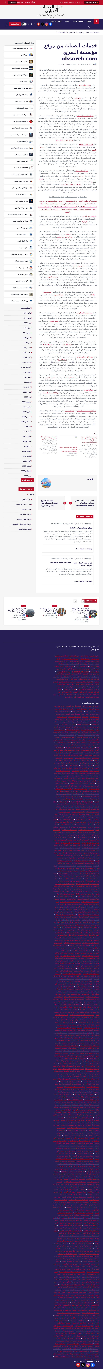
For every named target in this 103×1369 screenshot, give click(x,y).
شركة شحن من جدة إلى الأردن (76, 827)
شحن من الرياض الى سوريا (71, 1282)
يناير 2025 (27, 397)
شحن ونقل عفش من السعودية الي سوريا (72, 1271)
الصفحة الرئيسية (56, 21)
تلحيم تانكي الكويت (73, 1343)
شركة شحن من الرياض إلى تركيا (82, 1092)
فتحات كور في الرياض (64, 237)
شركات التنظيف (25, 514)
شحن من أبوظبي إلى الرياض (79, 1320)
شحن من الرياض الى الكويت (77, 1194)
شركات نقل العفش (25, 529)
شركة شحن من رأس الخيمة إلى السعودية (76, 1305)
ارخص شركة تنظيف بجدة (67, 724)
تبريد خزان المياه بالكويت (90, 1349)
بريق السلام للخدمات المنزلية (74, 697)
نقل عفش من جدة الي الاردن (68, 814)
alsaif (87, 524)
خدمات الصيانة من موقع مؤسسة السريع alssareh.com (76, 32)
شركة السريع (46, 70)
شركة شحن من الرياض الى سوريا (69, 1277)
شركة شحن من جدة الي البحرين (88, 1259)
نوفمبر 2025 (27, 352)
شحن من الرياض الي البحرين (84, 1238)
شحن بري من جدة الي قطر (74, 932)
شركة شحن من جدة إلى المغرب (82, 1156)
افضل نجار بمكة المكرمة (63, 752)
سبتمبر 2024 (26, 417)
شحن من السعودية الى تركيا (81, 781)
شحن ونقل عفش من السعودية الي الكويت (85, 1166)
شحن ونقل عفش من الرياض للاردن (77, 835)
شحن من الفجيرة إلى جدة (91, 1333)
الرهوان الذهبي (74, 656)
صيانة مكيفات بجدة (82, 737)
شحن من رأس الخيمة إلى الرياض (82, 1323)
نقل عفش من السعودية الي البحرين (73, 1218)
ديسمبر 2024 (26, 402)
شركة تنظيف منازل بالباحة (68, 201)
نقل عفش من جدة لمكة (66, 809)
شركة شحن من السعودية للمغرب (72, 799)
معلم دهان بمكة (71, 377)
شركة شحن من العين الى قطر (77, 937)
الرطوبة (84, 222)
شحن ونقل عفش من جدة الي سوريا (82, 1300)
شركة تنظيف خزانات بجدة (48, 201)
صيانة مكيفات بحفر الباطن (85, 778)
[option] (82, 614)
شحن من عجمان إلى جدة (73, 1333)
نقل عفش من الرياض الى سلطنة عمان (82, 1015)
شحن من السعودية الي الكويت (69, 1176)
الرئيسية (96, 32)
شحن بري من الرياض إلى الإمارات (79, 948)
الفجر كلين (79, 694)
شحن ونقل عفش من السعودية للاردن (67, 868)
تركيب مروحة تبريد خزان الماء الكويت (81, 1346)
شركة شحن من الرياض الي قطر (85, 912)
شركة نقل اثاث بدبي (86, 719)
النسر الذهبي (95, 658)
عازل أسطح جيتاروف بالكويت (83, 1351)
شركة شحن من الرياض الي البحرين (82, 1243)
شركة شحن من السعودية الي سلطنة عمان (73, 1058)
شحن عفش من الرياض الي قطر (88, 917)
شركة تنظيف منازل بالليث (63, 209)
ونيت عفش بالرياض (72, 763)
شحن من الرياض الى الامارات (64, 953)
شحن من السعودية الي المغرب (85, 1112)
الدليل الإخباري (83, 64)
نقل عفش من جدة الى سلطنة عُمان (87, 1012)
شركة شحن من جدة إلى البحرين (88, 1254)
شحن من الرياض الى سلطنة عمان (88, 1030)
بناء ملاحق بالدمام (72, 765)
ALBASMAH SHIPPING (80, 671)
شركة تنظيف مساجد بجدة (50, 204)
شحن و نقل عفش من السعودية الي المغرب (79, 1117)
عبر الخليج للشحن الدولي (85, 689)
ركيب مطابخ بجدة (85, 85)
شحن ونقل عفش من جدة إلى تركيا (84, 1110)
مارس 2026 (27, 333)
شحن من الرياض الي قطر (78, 907)
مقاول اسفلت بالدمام (92, 1354)
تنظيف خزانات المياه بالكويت (71, 1349)
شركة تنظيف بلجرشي (92, 1359)
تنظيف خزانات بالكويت (65, 1351)
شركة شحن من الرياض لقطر (83, 909)
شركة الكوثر (60, 674)
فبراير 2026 (27, 338)
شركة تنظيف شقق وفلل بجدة (71, 204)
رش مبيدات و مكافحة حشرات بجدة (65, 206)
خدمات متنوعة (26, 509)
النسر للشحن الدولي (92, 669)
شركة (81, 176)
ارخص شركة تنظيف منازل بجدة (71, 184)
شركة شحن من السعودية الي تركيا (76, 1074)
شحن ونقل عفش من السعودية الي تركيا (73, 1076)
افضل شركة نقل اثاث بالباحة (78, 804)
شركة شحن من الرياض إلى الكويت (79, 1187)
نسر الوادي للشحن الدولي (70, 658)
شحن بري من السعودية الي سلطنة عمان (76, 1051)
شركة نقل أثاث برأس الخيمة (69, 719)
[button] (82, 601)
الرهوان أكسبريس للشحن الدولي (68, 664)
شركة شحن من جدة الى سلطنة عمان (72, 999)
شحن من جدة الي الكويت (82, 1210)
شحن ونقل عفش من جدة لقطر (79, 945)
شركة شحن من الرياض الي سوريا (69, 1279)
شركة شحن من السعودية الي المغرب (72, 1120)
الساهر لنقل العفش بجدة (71, 687)
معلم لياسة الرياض (87, 760)
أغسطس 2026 (26, 308)
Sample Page (78, 21)
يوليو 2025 (27, 372)
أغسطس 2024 (26, 422)
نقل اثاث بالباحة (75, 801)
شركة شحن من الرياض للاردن (64, 837)
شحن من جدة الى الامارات (90, 955)
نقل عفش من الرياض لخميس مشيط (87, 809)
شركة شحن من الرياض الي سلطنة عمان (81, 1025)
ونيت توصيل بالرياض (86, 763)
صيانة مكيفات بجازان (81, 776)
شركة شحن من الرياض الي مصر (76, 727)
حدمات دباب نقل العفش (23, 504)
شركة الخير (84, 656)
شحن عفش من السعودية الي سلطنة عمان (76, 1043)
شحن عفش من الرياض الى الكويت (75, 1182)
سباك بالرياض (67, 344)
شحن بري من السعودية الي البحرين (71, 1223)
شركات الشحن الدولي (24, 519)
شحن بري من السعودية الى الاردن (68, 881)
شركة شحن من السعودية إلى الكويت (73, 1171)
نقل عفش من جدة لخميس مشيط (70, 791)
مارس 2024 (27, 436)
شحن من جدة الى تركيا (75, 1099)
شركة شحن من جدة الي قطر (89, 927)
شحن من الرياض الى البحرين (89, 1236)
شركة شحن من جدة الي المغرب (82, 1148)
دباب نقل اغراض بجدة (79, 742)
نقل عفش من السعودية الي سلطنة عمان (68, 1038)
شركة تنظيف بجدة (81, 171)
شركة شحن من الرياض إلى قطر (71, 922)
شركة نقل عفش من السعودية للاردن (69, 873)
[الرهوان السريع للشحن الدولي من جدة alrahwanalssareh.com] (68, 441)
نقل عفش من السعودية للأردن (89, 871)
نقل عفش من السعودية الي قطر (65, 896)
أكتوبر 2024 (27, 412)
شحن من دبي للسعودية (84, 866)
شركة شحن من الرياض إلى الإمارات (71, 971)
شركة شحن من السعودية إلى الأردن (71, 878)
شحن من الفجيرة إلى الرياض (84, 1325)
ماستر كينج (73, 679)
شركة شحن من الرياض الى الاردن (76, 832)
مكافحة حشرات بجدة (87, 729)
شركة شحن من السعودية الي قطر (81, 886)
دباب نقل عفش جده (88, 747)
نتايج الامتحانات (67, 692)
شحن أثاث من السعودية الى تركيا (69, 1063)
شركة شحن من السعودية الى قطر (81, 891)
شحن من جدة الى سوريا (78, 1295)
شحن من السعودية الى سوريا (76, 1269)
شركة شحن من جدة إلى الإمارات (82, 950)
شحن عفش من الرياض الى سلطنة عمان (74, 1020)
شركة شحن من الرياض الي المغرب (79, 1140)
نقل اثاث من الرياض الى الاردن (70, 842)
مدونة (90, 27)
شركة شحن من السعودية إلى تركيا (69, 1079)
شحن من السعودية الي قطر (90, 901)
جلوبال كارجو (84, 687)
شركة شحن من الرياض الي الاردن (73, 850)
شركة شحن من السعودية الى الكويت (69, 1164)
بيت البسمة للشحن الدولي (76, 669)
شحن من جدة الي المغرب (85, 1161)
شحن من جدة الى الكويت (62, 1202)
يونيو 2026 (27, 318)
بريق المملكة (83, 679)
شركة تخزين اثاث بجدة (86, 814)
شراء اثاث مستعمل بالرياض (86, 411)
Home (89, 21)
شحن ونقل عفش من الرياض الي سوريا (71, 1284)
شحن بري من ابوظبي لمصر (85, 824)
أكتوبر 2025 (27, 357)
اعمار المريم (75, 676)
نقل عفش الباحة (64, 801)
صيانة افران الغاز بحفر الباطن (68, 755)
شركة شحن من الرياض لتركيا (71, 1084)
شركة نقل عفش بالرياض (90, 706)
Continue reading (84, 549)
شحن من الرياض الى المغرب (76, 1130)
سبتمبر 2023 (26, 466)
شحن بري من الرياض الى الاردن (70, 848)
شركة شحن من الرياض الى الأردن (88, 858)
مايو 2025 (27, 382)
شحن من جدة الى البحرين (85, 1256)
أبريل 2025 (27, 387)
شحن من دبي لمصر (93, 889)
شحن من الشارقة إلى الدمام (72, 1338)
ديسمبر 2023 (26, 451)
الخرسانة (68, 234)
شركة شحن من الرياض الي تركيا (70, 1081)
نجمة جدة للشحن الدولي (67, 682)
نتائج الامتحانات (87, 732)
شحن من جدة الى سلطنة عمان (74, 997)
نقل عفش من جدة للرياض (79, 771)
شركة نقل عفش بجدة (92, 711)
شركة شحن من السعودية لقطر (70, 901)
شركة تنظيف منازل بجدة (85, 116)
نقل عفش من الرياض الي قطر (63, 912)
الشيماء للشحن (84, 658)
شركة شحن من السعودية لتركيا (71, 796)
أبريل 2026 (27, 328)
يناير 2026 (27, 343)
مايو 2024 (27, 426)
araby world (81, 617)
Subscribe (15, 24)
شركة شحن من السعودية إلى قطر (88, 914)
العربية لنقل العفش (69, 689)
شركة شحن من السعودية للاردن (84, 860)
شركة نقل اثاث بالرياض (73, 706)
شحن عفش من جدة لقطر (65, 925)
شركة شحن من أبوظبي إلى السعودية (68, 855)
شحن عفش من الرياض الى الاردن (69, 845)
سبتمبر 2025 (26, 362)
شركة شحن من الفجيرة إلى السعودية (70, 1307)
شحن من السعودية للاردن (91, 873)
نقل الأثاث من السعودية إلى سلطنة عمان (81, 1048)
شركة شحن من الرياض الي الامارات (81, 961)
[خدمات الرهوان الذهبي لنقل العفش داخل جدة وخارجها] (47, 445)
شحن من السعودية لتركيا (72, 1071)
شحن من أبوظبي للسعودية (67, 866)
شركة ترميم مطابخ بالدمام (75, 1354)
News (32, 495)
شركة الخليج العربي (81, 666)
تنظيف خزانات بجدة (74, 716)
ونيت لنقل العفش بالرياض (79, 709)
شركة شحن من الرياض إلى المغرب (74, 1135)
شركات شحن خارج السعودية (21, 524)
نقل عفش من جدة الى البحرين (65, 1251)
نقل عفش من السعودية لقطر (84, 894)
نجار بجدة (78, 98)
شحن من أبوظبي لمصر (77, 889)
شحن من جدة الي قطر (82, 925)
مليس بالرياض (53, 321)
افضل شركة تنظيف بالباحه (88, 201)
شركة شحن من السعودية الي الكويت (81, 1169)
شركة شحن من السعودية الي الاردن (82, 863)
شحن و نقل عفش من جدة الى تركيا (71, 1105)
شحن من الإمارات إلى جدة (89, 1328)
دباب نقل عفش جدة (88, 714)
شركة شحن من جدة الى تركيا (70, 1097)
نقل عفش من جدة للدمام (87, 773)
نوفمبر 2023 (27, 456)
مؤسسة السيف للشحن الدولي (64, 666)
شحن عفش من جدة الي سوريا (84, 1297)
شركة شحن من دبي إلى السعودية (88, 1315)
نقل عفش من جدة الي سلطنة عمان (74, 1002)
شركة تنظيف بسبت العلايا (62, 1356)
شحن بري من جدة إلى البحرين (71, 1264)
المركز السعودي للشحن (76, 661)
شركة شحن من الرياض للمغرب (77, 1128)
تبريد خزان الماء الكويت (60, 1346)
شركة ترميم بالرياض (89, 216)
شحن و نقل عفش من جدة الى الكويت (74, 1197)
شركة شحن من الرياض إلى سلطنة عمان (81, 1033)
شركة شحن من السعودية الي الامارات (80, 984)
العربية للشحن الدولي (80, 692)
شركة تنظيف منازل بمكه (82, 209)
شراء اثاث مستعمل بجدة (51, 393)
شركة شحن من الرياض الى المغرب (77, 1138)
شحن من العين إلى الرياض (90, 1318)
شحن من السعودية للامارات (84, 953)
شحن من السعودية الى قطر (65, 894)
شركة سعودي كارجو (61, 656)
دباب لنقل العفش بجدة (62, 709)
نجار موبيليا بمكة (78, 266)
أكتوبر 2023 (27, 461)
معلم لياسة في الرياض (84, 313)
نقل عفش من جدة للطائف (90, 796)
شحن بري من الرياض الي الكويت (74, 1179)
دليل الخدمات (65, 676)
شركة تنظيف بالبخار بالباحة (85, 750)
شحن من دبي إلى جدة (72, 1328)
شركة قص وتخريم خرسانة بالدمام (82, 1356)
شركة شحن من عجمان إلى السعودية (68, 1313)
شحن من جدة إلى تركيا (91, 1105)
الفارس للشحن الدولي (63, 671)
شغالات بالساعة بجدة (67, 737)
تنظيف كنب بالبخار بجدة (63, 742)
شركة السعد (95, 676)
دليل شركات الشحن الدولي (84, 682)
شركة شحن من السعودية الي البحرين (70, 1225)
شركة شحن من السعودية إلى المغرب (72, 1125)
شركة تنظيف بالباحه (86, 144)
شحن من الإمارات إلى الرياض (71, 1318)
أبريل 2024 (27, 431)
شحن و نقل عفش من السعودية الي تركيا (71, 1069)
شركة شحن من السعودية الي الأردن (87, 884)
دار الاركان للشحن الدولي (73, 674)
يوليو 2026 (27, 313)
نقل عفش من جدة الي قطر (70, 927)
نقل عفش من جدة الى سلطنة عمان (78, 994)
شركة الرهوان (93, 656)
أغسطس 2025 (26, 367)
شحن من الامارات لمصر (61, 886)
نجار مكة (96, 755)
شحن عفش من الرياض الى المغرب (82, 1143)
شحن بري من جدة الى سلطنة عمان (66, 1009)
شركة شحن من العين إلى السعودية (65, 1315)
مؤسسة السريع (94, 666)
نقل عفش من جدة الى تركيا (90, 1097)
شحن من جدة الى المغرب (85, 1151)
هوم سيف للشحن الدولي (91, 674)
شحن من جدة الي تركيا (82, 1102)
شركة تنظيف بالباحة (83, 724)
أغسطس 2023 (26, 471)
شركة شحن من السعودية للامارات (88, 968)
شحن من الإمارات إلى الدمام (62, 1336)
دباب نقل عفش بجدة (72, 729)
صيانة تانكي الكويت (87, 1343)
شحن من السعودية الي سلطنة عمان (87, 1040)
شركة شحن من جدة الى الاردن (76, 817)
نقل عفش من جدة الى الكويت (78, 1200)
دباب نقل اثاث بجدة (71, 740)
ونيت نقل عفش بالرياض (85, 357)
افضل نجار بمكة (90, 752)
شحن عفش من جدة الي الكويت (89, 1205)
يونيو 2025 (27, 377)
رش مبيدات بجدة (59, 729)
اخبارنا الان (87, 694)
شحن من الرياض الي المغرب (72, 786)
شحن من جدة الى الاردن (83, 819)
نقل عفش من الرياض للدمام (84, 806)
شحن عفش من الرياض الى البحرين (68, 1233)
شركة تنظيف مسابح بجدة (88, 206)
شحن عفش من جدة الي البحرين (66, 1259)
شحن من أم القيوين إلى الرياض (63, 1325)
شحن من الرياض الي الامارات (77, 976)
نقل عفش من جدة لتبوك (69, 773)
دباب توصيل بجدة (82, 722)
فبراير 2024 (27, 441)
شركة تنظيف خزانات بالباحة (67, 735)
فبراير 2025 (27, 392)
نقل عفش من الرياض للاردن (67, 840)
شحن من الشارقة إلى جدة (84, 1331)
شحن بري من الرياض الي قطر (70, 920)
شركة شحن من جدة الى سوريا (76, 1292)
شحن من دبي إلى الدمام (90, 1338)
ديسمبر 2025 (26, 348)
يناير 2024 (27, 446)
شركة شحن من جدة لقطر (72, 943)
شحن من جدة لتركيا (76, 1107)
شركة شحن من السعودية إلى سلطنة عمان (80, 1056)
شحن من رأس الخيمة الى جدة (64, 1331)
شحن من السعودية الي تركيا (71, 1066)
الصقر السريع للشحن (86, 664)
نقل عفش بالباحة (69, 778)
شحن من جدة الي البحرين (85, 1251)
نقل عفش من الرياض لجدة (64, 806)
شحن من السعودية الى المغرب (83, 768)
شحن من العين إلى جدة (80, 1336)
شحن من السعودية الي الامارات (70, 955)
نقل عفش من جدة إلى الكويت (75, 1207)
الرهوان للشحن (85, 676)
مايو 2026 (27, 323)
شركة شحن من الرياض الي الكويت (75, 1189)
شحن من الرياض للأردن (69, 830)
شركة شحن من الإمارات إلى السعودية (70, 853)
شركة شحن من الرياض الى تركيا (74, 1086)
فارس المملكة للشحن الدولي (79, 684)
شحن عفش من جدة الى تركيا (70, 1061)
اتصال (67, 21)
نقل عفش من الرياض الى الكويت (75, 1184)
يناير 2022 (27, 476)
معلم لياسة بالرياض (85, 755)
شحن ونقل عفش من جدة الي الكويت (81, 1215)
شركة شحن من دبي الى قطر (77, 935)
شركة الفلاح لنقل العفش (67, 694)
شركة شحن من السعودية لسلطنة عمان (81, 991)
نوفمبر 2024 (27, 407)
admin (91, 64)
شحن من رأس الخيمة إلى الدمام (75, 1341)
